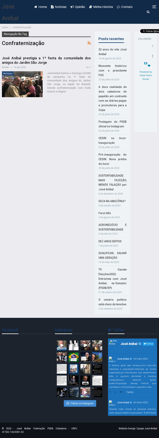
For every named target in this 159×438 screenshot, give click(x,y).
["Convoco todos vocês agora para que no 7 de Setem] (62, 380)
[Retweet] (146, 63)
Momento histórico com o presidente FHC (113, 70)
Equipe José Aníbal (147, 428)
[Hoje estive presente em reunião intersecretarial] (85, 369)
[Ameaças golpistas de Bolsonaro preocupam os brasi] (97, 380)
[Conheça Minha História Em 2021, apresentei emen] (62, 392)
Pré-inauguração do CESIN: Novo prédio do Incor (113, 159)
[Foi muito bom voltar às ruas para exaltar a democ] (85, 345)
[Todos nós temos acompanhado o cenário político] (85, 380)
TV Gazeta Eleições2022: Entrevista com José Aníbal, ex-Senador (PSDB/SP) (113, 278)
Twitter (130, 392)
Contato (127, 7)
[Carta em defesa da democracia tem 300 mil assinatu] (62, 369)
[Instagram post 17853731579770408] (85, 392)
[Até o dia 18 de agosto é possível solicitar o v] (74, 392)
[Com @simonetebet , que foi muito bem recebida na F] (62, 357)
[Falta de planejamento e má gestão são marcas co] (74, 369)
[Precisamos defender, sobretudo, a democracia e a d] (74, 380)
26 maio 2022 (140, 358)
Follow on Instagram (82, 403)
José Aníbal (123, 359)
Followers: (145, 39)
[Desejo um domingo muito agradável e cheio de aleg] (97, 357)
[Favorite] (149, 66)
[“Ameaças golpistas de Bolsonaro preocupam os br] (97, 369)
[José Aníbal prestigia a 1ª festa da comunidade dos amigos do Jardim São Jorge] (22, 84)
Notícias (61, 7)
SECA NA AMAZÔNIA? (112, 201)
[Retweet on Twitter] (116, 392)
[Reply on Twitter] (110, 392)
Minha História (103, 7)
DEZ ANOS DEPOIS (110, 241)
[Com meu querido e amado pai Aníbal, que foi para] (74, 345)
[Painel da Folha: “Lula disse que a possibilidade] (97, 392)
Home (42, 7)
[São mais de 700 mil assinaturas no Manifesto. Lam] (74, 357)
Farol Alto (105, 213)
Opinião (80, 7)
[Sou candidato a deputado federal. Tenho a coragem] (62, 345)
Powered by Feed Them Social (146, 75)
